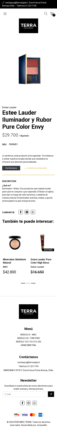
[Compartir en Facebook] (21, 212)
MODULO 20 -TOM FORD (28, 338)
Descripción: (9, 181)
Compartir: (8, 212)
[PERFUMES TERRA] (28, 26)
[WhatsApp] (35, 403)
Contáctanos (11, 168)
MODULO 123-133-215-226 (28, 341)
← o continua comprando (35, 168)
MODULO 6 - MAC (28, 334)
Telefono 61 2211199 (28, 366)
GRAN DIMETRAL (28, 345)
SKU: (4, 144)
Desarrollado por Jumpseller (34, 425)
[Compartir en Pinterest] (27, 212)
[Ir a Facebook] (22, 403)
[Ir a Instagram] (28, 403)
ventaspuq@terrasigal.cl (28, 362)
